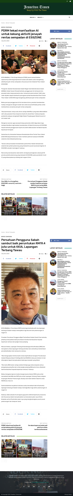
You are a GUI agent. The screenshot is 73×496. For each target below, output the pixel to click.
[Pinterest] (39, 486)
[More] (39, 46)
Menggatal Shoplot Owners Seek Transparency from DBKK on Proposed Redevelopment (64, 74)
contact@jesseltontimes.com (40, 482)
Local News (60, 70)
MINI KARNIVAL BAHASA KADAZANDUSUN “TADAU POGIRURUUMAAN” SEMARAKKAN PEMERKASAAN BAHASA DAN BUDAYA (24, 210)
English (32, 17)
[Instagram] (29, 486)
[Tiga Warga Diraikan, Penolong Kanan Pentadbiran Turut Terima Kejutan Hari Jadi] (8, 206)
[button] (69, 17)
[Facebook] (67, 1)
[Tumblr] (44, 486)
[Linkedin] (34, 486)
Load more (60, 89)
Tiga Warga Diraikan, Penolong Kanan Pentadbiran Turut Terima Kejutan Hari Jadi (9, 211)
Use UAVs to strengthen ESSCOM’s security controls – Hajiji (11, 183)
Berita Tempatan (10, 23)
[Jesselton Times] (36, 9)
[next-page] (5, 218)
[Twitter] (70, 1)
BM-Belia (24, 205)
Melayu (40, 17)
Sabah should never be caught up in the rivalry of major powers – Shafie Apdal (64, 83)
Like (69, 31)
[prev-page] (2, 218)
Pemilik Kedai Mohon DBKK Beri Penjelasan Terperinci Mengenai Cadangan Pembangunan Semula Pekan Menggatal (40, 211)
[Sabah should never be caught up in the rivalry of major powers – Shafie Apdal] (53, 82)
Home (3, 23)
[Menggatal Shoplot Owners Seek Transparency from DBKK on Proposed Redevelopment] (53, 73)
